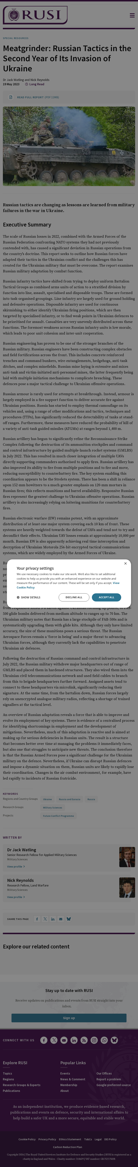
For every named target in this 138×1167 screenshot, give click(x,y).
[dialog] (69, 583)
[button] (28, 597)
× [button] (125, 563)
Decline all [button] (74, 597)
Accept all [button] (106, 597)
